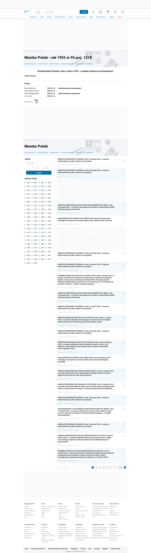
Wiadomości (113, 506)
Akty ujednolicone (30, 64)
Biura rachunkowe (98, 503)
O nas (26, 549)
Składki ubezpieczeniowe (99, 531)
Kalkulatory (79, 524)
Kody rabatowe (114, 531)
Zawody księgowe (29, 515)
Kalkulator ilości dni (81, 529)
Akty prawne (62, 524)
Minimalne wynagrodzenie (100, 529)
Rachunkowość (28, 508)
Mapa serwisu (115, 549)
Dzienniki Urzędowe (67, 64)
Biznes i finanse (80, 506)
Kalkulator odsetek (81, 533)
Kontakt (97, 549)
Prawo (71, 17)
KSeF (120, 17)
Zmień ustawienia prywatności (58, 549)
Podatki (26, 506)
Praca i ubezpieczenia (82, 510)
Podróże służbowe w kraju (100, 527)
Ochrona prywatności (38, 549)
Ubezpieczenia (45, 510)
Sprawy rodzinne (63, 506)
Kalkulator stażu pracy (82, 535)
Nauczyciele (44, 531)
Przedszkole (44, 527)
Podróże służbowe (98, 533)
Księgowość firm (29, 503)
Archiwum (112, 529)
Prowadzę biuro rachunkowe (100, 508)
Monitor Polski (38, 51)
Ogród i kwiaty (113, 515)
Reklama (105, 549)
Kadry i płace (28, 535)
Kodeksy (60, 537)
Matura (43, 537)
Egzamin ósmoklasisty (47, 540)
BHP (42, 515)
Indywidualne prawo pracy (48, 506)
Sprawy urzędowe (63, 512)
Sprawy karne (62, 508)
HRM (42, 517)
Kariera (83, 549)
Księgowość (33, 17)
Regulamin (74, 549)
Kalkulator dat (79, 527)
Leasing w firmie (80, 515)
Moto (91, 17)
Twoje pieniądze (81, 17)
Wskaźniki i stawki (98, 524)
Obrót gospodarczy (29, 510)
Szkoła (43, 529)
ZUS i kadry (27, 512)
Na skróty (112, 524)
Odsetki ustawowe (98, 535)
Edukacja (112, 17)
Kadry (42, 17)
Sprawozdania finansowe (99, 515)
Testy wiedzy (44, 542)
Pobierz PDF (28, 102)
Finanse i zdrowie (80, 517)
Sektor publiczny (60, 17)
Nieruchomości (101, 17)
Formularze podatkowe (116, 535)
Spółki (77, 508)
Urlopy (43, 512)
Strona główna (28, 51)
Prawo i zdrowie (62, 519)
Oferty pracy (113, 540)
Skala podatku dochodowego (101, 537)
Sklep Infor (61, 517)
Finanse (112, 510)
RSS (90, 549)
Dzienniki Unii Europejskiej (84, 64)
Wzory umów (113, 533)
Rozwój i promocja (29, 533)
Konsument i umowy (64, 510)
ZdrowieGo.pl (113, 527)
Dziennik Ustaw (43, 64)
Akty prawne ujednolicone (65, 535)
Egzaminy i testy (45, 533)
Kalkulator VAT (80, 531)
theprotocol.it (113, 537)
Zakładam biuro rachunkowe (100, 506)
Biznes (49, 17)
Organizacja (27, 527)
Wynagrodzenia (45, 508)
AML (94, 517)
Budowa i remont (114, 512)
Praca (60, 515)
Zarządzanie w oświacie (48, 535)
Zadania (26, 531)
